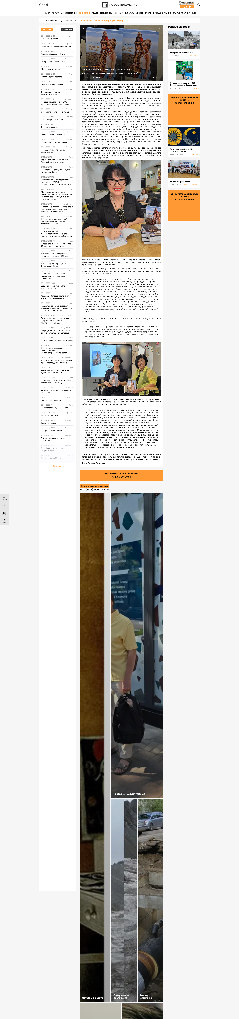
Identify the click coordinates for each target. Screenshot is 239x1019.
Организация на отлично (52, 119)
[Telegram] (43, 5)
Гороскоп (195, 154)
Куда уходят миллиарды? (52, 84)
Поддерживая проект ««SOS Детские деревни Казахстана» (55, 103)
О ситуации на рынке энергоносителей (50, 93)
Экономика (70, 13)
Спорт (148, 13)
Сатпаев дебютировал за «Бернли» (57, 340)
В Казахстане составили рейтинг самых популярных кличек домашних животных (56, 221)
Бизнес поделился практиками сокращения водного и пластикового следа (55, 320)
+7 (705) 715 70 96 (121, 477)
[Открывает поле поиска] (198, 4)
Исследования (108, 13)
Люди (139, 13)
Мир (120, 13)
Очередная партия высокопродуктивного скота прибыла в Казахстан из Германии (56, 233)
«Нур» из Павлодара (50, 415)
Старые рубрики (181, 13)
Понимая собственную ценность (56, 46)
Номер (46, 13)
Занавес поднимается (51, 400)
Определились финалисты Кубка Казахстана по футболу (56, 381)
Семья (196, 88)
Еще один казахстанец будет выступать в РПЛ (54, 287)
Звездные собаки (49, 423)
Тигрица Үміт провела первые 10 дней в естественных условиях (56, 331)
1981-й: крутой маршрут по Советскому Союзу (53, 264)
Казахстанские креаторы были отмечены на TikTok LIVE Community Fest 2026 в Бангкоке (56, 182)
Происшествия (192, 56)
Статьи (43, 20)
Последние (47, 29)
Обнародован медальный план (55, 408)
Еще (194, 13)
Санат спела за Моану (51, 458)
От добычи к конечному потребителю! (52, 449)
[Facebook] (40, 5)
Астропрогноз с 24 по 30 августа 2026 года (56, 391)
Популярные (67, 29)
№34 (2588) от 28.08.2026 (94, 489)
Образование (69, 20)
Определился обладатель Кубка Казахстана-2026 (55, 171)
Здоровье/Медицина (190, 185)
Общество (84, 13)
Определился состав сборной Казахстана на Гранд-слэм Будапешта (54, 275)
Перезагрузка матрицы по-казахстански (53, 151)
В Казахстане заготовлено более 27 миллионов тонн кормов (56, 245)
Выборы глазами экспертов (53, 134)
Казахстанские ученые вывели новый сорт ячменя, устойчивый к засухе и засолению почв (56, 308)
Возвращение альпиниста (53, 61)
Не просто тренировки (51, 430)
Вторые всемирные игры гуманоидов (52, 439)
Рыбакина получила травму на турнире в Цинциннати (55, 371)
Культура (130, 13)
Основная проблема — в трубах (55, 112)
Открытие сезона (49, 127)
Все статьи (57, 466)
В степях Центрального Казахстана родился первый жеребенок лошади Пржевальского (57, 209)
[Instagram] (47, 5)
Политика (57, 13)
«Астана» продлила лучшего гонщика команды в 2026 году (55, 254)
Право (95, 13)
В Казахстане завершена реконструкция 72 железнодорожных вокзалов (54, 350)
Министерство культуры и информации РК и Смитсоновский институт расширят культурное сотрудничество (56, 195)
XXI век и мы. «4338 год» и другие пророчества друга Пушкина (56, 361)
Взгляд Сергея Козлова (51, 77)
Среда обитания (162, 13)
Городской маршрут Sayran (53, 54)
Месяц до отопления (50, 69)
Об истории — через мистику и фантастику (101, 20)
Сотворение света (49, 39)
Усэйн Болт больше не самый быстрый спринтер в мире (54, 161)
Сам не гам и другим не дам (54, 142)
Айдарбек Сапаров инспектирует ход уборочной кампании (56, 297)
